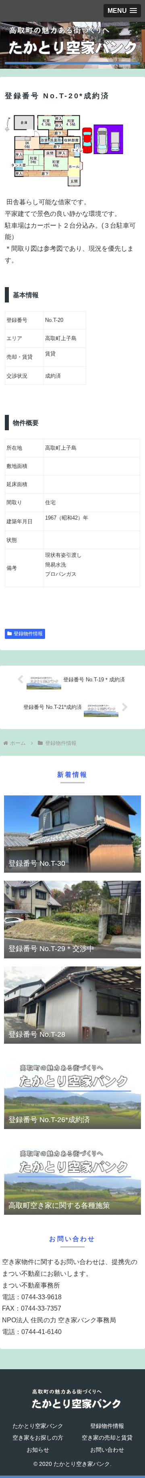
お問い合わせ (107, 1449)
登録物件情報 (28, 633)
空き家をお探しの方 (37, 1437)
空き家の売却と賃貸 (107, 1437)
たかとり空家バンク (37, 1426)
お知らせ (38, 1449)
